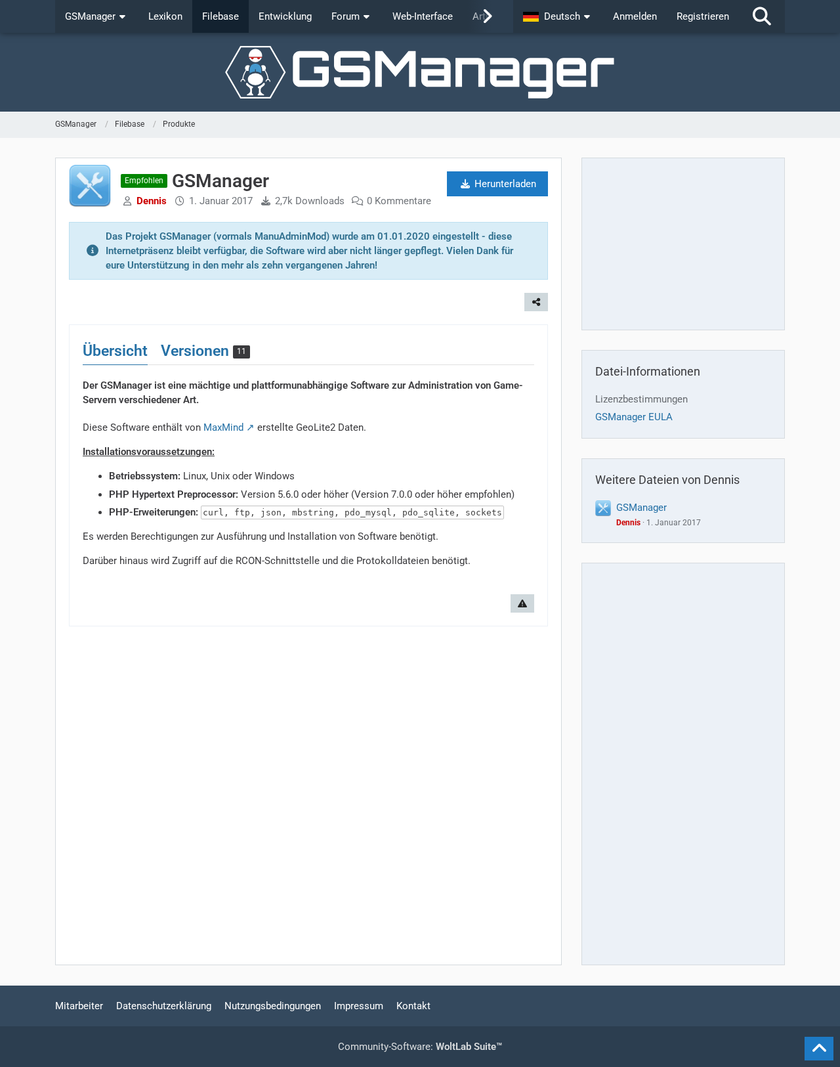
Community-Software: (420, 1047)
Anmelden (635, 16)
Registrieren (703, 16)
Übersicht (115, 351)
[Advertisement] (683, 244)
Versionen (203, 351)
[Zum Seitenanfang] (819, 1048)
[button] (558, 16)
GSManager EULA (634, 417)
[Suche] (762, 16)
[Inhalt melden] (522, 603)
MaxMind (223, 427)
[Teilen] (536, 302)
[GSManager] (420, 72)
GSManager (641, 507)
